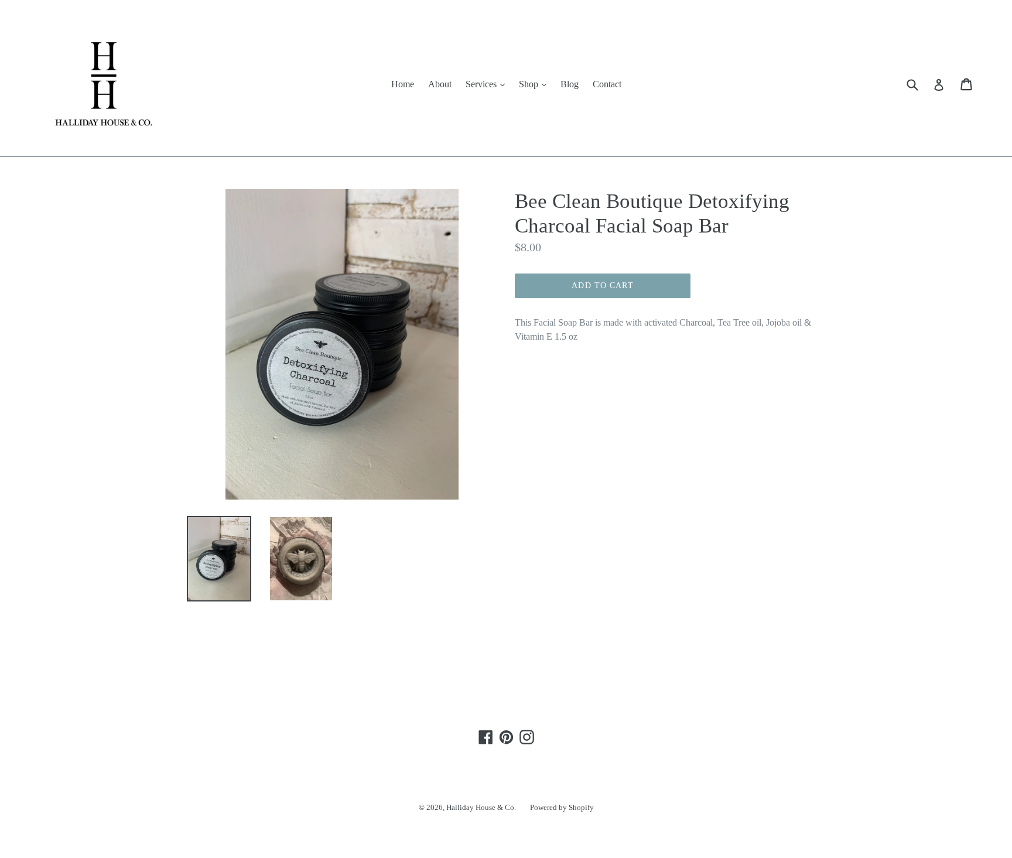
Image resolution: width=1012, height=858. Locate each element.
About (440, 84)
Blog (569, 84)
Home (402, 84)
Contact (607, 84)
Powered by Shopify (562, 807)
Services (488, 83)
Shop (535, 83)
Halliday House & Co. (481, 807)
